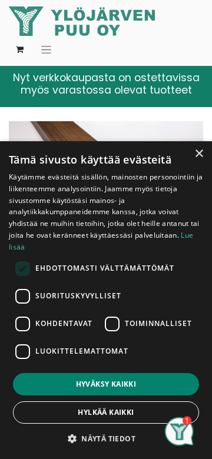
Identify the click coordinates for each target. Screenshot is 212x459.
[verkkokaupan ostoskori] (19, 49)
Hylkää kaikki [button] (106, 412)
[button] (106, 438)
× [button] (198, 153)
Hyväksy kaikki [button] (106, 384)
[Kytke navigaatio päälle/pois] (46, 49)
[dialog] (106, 300)
